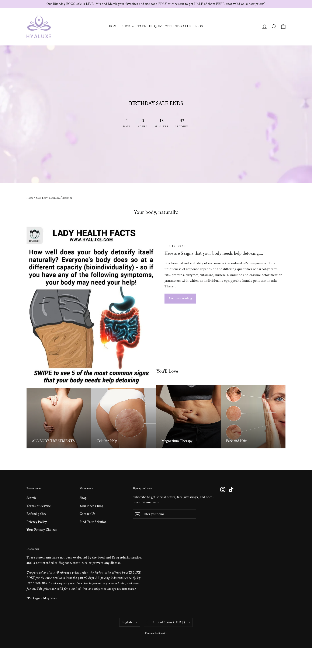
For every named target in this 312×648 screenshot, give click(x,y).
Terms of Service (39, 506)
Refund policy (36, 514)
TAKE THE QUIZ (150, 26)
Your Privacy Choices (42, 530)
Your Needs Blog (91, 506)
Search (31, 498)
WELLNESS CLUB (178, 26)
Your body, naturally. (48, 198)
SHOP (126, 26)
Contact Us (87, 514)
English (127, 622)
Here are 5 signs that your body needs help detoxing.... (213, 253)
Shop (83, 498)
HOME (113, 26)
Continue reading (180, 298)
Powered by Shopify (156, 633)
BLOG (199, 26)
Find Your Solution (93, 522)
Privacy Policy (37, 522)
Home (30, 198)
